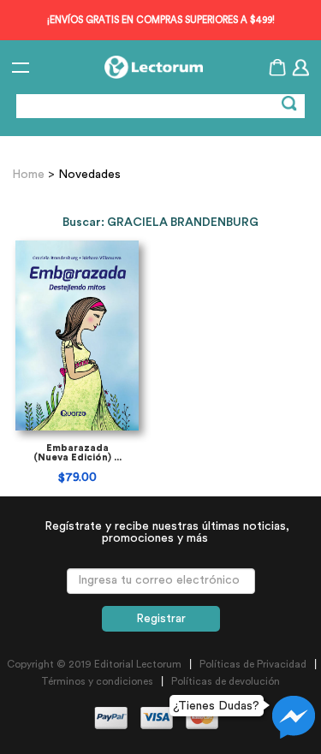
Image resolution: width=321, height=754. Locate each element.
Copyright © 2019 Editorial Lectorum (94, 664)
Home (30, 175)
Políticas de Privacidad (252, 664)
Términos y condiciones (97, 681)
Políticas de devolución (225, 681)
